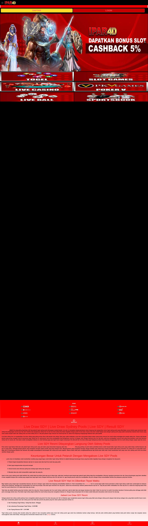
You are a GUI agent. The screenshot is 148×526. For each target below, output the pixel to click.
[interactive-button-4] (111, 86)
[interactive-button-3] (37, 86)
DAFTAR (36, 10)
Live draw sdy (5, 430)
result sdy (87, 483)
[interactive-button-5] (37, 97)
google (49, 514)
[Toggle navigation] (2, 3)
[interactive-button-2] (111, 76)
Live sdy (4, 459)
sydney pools (70, 447)
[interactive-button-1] (37, 76)
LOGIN (108, 10)
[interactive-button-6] (111, 97)
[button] (3, 42)
